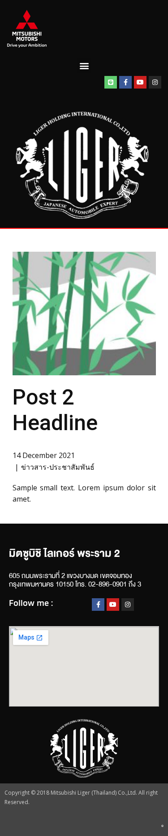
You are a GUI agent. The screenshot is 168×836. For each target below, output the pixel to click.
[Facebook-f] (125, 82)
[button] (84, 65)
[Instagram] (155, 82)
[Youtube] (140, 82)
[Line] (110, 82)
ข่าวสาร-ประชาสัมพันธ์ (58, 467)
